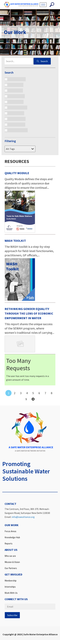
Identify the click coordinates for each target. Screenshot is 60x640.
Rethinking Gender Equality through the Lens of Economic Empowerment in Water (29, 313)
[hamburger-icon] (43, 4)
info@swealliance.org (23, 516)
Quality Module (17, 173)
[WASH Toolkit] (20, 279)
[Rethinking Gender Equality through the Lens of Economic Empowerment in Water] (20, 344)
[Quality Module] (20, 212)
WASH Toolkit (15, 241)
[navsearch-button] (52, 4)
